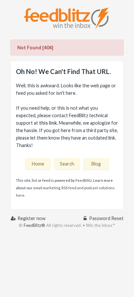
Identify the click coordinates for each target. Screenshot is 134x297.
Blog (96, 164)
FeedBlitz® (34, 225)
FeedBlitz (83, 180)
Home (38, 164)
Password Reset (106, 218)
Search (67, 164)
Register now (31, 218)
